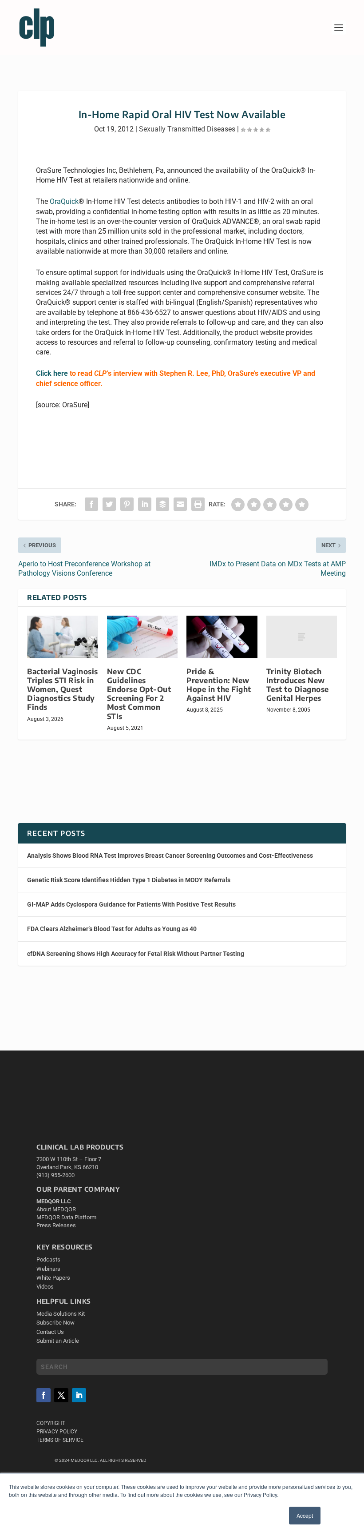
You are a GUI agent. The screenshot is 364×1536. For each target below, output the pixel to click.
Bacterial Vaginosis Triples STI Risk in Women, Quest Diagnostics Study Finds (62, 689)
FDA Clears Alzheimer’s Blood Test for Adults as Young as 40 (112, 928)
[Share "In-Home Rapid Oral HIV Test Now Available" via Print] (198, 504)
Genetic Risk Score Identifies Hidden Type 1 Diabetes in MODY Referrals (128, 879)
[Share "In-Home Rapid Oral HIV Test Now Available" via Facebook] (91, 504)
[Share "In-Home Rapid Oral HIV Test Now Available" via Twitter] (109, 504)
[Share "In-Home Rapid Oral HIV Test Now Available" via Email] (180, 504)
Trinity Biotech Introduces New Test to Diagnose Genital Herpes (297, 685)
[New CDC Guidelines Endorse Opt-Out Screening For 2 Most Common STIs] (142, 637)
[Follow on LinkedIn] (79, 1395)
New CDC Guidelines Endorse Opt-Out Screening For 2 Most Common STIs (139, 694)
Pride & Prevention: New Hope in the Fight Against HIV (218, 685)
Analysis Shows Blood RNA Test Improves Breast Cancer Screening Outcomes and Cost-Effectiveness (170, 855)
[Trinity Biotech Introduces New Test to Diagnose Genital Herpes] (301, 637)
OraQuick (64, 201)
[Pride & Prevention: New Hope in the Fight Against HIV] (221, 637)
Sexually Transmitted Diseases (187, 129)
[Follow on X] (61, 1395)
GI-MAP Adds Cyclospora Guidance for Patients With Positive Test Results (131, 904)
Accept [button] (305, 1515)
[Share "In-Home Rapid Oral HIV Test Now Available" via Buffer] (162, 504)
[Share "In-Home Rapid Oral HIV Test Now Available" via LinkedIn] (145, 504)
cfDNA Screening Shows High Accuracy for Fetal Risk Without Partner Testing (135, 953)
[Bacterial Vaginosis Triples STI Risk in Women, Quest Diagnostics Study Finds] (62, 637)
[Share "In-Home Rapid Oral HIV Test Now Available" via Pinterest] (127, 504)
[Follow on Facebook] (43, 1395)
